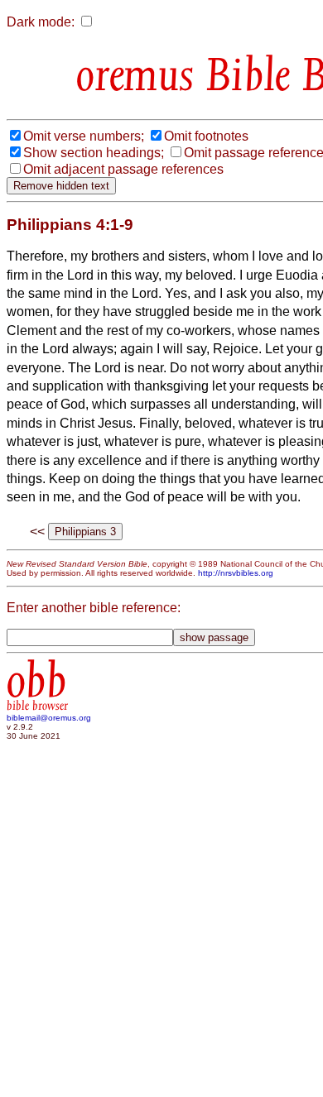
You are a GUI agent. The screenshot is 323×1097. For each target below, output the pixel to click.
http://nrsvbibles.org (235, 572)
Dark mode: (41, 22)
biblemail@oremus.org (49, 717)
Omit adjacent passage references (123, 169)
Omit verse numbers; (83, 136)
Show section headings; (93, 153)
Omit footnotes (206, 136)
